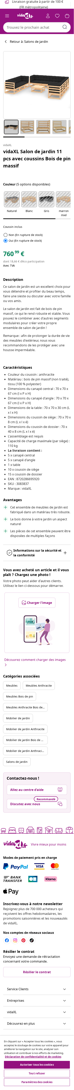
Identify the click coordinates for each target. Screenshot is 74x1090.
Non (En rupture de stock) (23, 235)
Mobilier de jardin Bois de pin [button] (25, 740)
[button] (12, 204)
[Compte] (47, 15)
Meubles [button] (12, 685)
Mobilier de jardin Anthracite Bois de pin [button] (26, 751)
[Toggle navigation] (7, 16)
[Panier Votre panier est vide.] (67, 15)
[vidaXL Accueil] (25, 16)
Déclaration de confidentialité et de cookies (33, 1057)
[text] (13, 254)
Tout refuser (37, 1073)
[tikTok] (32, 940)
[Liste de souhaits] (57, 15)
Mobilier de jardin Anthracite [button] (25, 729)
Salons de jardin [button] (17, 762)
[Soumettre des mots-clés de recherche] (65, 27)
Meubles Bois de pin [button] (19, 696)
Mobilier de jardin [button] (18, 718)
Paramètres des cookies (36, 1082)
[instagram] (15, 940)
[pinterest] (23, 940)
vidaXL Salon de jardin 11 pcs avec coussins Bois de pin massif (37, 158)
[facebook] (7, 940)
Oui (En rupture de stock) (22, 241)
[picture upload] (37, 630)
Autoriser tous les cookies (37, 1064)
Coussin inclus (12, 227)
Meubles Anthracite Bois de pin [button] (26, 707)
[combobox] (37, 27)
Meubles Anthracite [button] (39, 685)
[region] (37, 1061)
